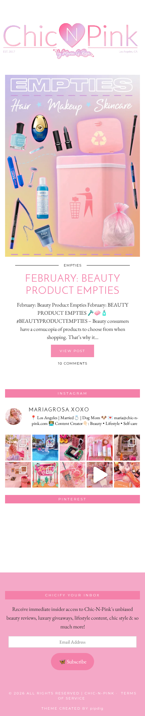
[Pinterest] (18, 521)
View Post (72, 351)
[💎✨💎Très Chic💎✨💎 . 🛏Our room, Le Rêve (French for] (127, 448)
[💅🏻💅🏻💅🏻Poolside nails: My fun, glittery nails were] (18, 448)
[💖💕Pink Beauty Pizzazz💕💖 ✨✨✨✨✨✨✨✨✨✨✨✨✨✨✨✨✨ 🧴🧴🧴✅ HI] (100, 448)
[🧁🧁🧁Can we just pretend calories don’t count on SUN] (73, 475)
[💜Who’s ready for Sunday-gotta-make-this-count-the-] (45, 448)
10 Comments (72, 363)
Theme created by (72, 708)
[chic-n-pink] (72, 32)
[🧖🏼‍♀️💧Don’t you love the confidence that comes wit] (100, 475)
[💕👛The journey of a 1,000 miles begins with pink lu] (18, 475)
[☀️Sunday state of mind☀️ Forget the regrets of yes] (45, 475)
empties (73, 265)
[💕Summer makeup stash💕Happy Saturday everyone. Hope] (73, 448)
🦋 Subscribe (72, 661)
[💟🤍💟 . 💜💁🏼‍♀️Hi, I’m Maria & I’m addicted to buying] (127, 475)
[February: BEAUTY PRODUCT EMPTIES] (72, 166)
